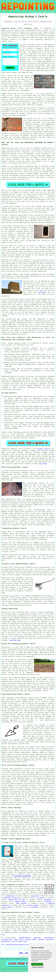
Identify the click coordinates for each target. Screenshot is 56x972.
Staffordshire (49, 937)
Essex (25, 941)
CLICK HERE (43, 463)
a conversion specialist (11, 897)
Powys (16, 939)
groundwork (47, 899)
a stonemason (9, 896)
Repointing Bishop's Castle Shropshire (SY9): (20, 28)
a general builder (32, 905)
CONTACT (45, 12)
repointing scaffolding (22, 876)
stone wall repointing (41, 868)
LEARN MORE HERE (14, 640)
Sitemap (2, 958)
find (7, 916)
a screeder (41, 897)
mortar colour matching (42, 813)
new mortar (13, 253)
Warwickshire (6, 941)
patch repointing (17, 747)
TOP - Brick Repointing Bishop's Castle (16, 944)
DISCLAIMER (51, 12)
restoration (41, 535)
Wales (21, 939)
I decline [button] (40, 964)
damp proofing (21, 903)
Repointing (5, 148)
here (3, 934)
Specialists (17, 958)
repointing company (22, 276)
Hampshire (37, 937)
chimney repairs (20, 901)
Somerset (41, 939)
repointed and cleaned (31, 283)
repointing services (15, 881)
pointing (38, 212)
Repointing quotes (11, 932)
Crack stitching (44, 785)
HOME (31, 12)
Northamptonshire (25, 937)
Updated (23, 958)
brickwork (41, 929)
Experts (28, 958)
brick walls (33, 603)
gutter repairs (7, 907)
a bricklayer (34, 896)
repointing (39, 39)
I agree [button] (34, 964)
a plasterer (47, 901)
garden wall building (16, 899)
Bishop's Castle (44, 448)
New (12, 958)
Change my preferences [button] (38, 967)
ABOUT (39, 12)
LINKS (35, 12)
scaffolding (42, 292)
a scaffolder (34, 907)
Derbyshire (50, 939)
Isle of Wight (17, 941)
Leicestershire (7, 939)
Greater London (30, 939)
